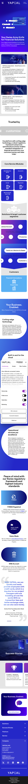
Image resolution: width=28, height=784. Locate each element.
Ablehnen (14, 420)
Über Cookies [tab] (22, 366)
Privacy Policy (14, 779)
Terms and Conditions (14, 780)
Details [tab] (14, 366)
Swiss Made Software (17, 538)
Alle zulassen (14, 411)
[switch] (24, 395)
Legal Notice (14, 782)
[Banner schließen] (25, 362)
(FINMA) (22, 511)
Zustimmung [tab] (5, 366)
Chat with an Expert (14, 712)
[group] (14, 674)
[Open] (25, 723)
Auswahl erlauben (14, 415)
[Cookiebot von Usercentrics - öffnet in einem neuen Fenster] (17, 362)
